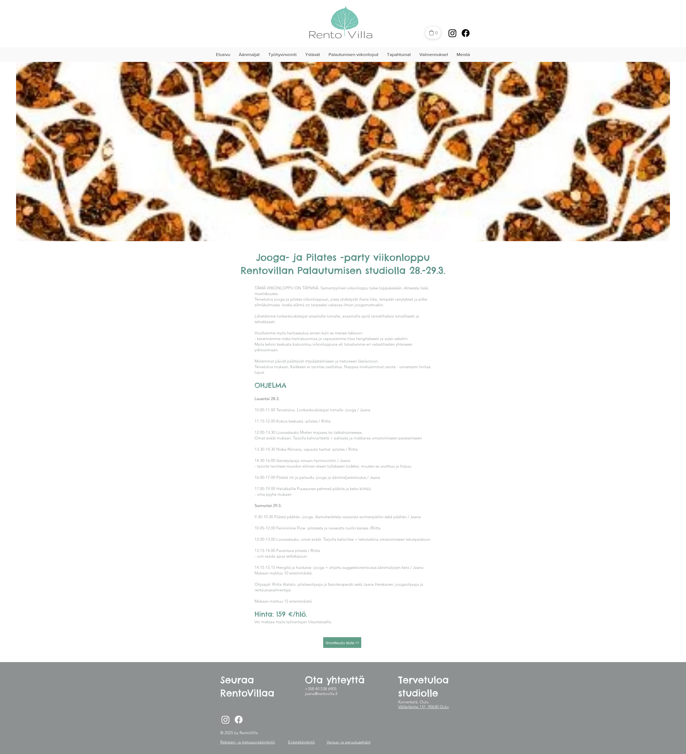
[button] (249, 54)
